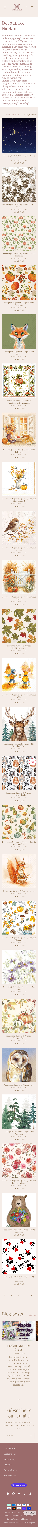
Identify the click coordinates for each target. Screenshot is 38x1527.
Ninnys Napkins (18, 1512)
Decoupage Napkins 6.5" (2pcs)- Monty (19, 891)
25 (32, 1295)
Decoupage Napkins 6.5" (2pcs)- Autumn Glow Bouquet (19, 500)
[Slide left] (14, 1399)
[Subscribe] (31, 1436)
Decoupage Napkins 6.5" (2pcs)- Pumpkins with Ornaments (19, 402)
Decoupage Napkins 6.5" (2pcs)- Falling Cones (19, 205)
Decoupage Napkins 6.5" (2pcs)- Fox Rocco (19, 353)
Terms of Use (10, 1476)
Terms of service (13, 1519)
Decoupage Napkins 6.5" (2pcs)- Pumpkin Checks (19, 794)
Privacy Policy (10, 1470)
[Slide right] (24, 1399)
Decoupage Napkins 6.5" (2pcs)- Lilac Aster (19, 988)
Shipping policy (27, 1519)
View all (32, 1315)
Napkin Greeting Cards (18, 1347)
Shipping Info (10, 1454)
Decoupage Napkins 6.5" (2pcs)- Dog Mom (19, 1277)
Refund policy (16, 1515)
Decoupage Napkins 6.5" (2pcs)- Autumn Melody (19, 549)
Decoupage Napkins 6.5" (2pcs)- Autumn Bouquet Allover (19, 1182)
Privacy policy (29, 1515)
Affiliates (8, 1465)
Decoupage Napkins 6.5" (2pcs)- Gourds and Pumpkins (19, 843)
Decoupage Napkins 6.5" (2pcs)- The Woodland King (19, 745)
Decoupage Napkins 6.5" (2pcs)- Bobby (19, 1230)
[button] (5, 7)
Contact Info (9, 1448)
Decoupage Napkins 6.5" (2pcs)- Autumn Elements (19, 939)
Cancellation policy (29, 1523)
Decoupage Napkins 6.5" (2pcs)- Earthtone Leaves (19, 647)
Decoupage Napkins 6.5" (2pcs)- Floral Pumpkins (19, 303)
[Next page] (19, 1301)
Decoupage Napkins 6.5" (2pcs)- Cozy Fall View (19, 451)
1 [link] (4, 1295)
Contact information (11, 1523)
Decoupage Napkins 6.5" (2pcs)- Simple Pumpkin (19, 254)
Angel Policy (9, 1459)
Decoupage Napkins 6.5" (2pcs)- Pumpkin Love (19, 1037)
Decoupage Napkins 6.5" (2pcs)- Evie (19, 1085)
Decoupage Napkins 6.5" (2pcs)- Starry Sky (19, 156)
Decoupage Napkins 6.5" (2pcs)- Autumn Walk (19, 696)
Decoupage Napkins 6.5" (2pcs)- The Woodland (19, 1133)
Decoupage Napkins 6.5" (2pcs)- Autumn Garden (19, 598)
